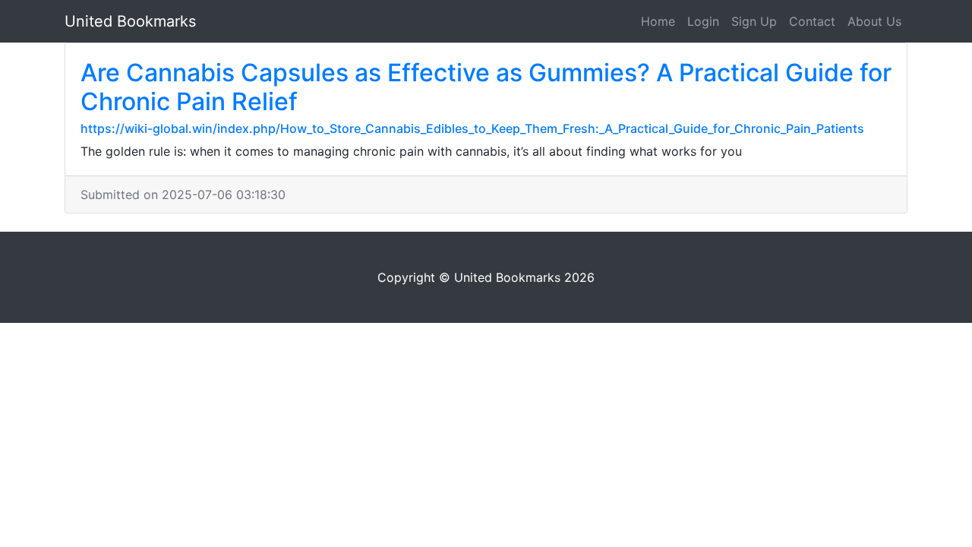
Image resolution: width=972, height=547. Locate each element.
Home (658, 21)
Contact (812, 21)
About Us (874, 21)
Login (703, 21)
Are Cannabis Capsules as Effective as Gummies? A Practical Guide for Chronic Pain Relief (486, 87)
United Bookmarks (130, 21)
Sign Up (754, 21)
